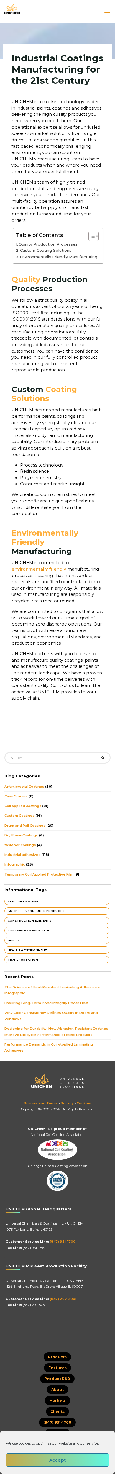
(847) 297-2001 (63, 1299)
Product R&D (57, 1378)
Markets (57, 1400)
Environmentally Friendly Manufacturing (58, 256)
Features (57, 1368)
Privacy (67, 1103)
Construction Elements (29, 920)
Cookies (84, 1103)
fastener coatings (20, 845)
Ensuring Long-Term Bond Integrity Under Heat (46, 1003)
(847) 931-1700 (62, 1242)
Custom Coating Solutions (45, 250)
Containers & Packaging (29, 930)
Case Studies (16, 796)
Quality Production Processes (48, 244)
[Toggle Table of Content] (90, 236)
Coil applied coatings (22, 806)
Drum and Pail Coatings (24, 826)
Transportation (23, 959)
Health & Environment (27, 950)
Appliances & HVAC (23, 901)
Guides (13, 940)
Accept (57, 1460)
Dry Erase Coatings (21, 835)
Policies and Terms (41, 1103)
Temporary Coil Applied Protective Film (38, 874)
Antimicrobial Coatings (24, 786)
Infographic (14, 864)
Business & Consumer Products (36, 911)
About (57, 1389)
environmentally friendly (39, 569)
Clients (57, 1411)
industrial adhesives (22, 855)
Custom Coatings (19, 816)
